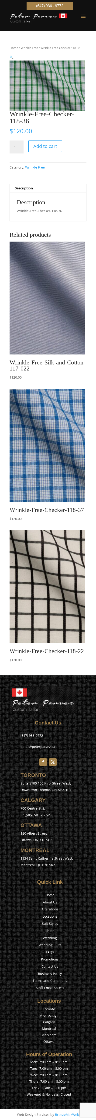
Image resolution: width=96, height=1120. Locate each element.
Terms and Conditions (50, 980)
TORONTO (33, 775)
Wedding (50, 938)
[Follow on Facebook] (43, 762)
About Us (50, 902)
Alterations (49, 909)
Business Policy (50, 973)
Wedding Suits (50, 945)
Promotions (50, 959)
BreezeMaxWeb (67, 1114)
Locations (50, 916)
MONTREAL (35, 850)
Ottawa (49, 1041)
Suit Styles (50, 923)
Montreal (49, 1028)
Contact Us (49, 966)
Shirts (50, 931)
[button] (12, 57)
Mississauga (48, 1015)
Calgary (49, 1022)
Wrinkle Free (29, 48)
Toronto (49, 1009)
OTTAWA (31, 825)
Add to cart (45, 146)
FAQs (50, 952)
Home (14, 48)
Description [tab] (23, 188)
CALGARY (33, 800)
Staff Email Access (50, 988)
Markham (48, 1035)
